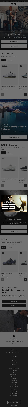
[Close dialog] (26, 196)
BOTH (8, 208)
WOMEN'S (8, 206)
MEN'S (8, 204)
